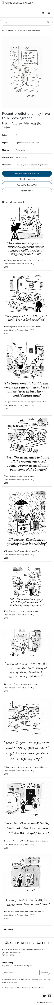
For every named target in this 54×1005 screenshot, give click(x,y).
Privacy (34, 987)
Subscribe (44, 972)
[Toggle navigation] (49, 13)
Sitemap (41, 987)
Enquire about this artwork (27, 173)
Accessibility (26, 987)
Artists (11, 30)
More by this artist (27, 179)
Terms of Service (7, 982)
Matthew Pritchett (23, 30)
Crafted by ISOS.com (44, 1002)
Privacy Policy (43, 979)
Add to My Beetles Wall (27, 184)
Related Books (27, 190)
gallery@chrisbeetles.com (12, 952)
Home (4, 30)
